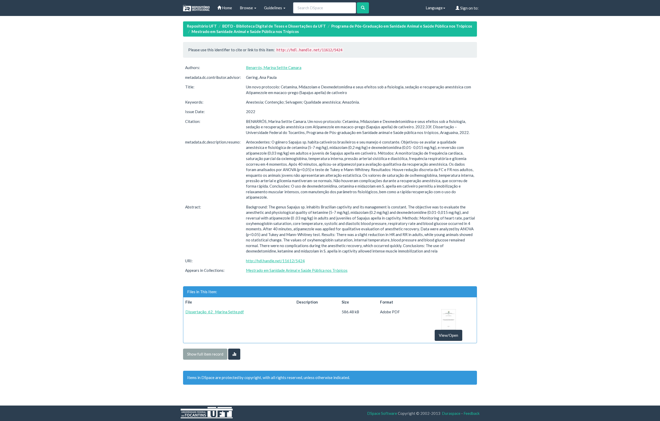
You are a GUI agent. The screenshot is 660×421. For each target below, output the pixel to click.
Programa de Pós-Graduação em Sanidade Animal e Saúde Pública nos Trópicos (401, 26)
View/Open (448, 335)
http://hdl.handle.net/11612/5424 (275, 260)
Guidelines (273, 7)
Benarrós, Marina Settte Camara (273, 67)
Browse (247, 7)
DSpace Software (382, 413)
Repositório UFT (202, 26)
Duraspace (451, 413)
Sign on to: (468, 8)
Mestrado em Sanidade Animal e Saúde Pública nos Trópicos (245, 31)
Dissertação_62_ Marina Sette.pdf (214, 311)
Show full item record (205, 354)
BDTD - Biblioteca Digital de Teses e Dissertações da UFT (274, 26)
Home (226, 7)
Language (434, 7)
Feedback (472, 413)
